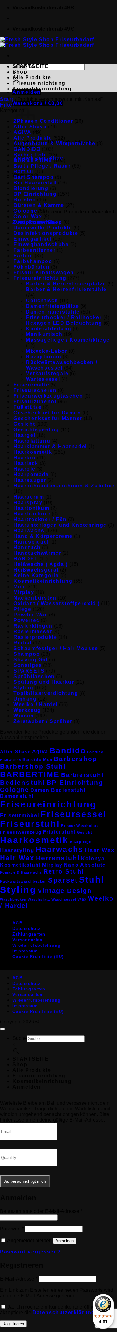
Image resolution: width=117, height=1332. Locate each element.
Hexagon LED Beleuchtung (64, 323)
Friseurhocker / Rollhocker (64, 317)
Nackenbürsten (34, 598)
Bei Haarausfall (35, 182)
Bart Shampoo (33, 177)
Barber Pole (30, 154)
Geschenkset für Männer (47, 418)
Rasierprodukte (35, 637)
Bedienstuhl (22, 782)
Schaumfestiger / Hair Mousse (55, 648)
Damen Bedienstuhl (57, 790)
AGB (17, 923)
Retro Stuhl (63, 871)
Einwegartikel (32, 239)
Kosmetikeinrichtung (41, 88)
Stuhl (92, 879)
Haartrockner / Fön (40, 519)
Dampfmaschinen (37, 222)
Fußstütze (27, 407)
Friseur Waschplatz (80, 825)
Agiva (40, 751)
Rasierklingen (33, 626)
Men (19, 586)
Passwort (12, 1228)
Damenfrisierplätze (52, 306)
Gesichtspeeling (36, 429)
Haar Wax (100, 850)
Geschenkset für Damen (47, 412)
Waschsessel (63, 899)
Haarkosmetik (32, 452)
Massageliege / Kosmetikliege (68, 340)
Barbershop (75, 758)
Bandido (68, 750)
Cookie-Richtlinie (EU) (38, 956)
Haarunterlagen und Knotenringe (60, 525)
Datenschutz (26, 928)
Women (23, 715)
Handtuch (27, 547)
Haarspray (27, 502)
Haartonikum (31, 508)
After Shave (15, 751)
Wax (82, 899)
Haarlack (25, 463)
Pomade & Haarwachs (21, 872)
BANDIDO (27, 149)
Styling (23, 687)
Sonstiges (27, 665)
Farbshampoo (32, 261)
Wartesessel (43, 379)
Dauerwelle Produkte (42, 227)
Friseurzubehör (35, 401)
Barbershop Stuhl (33, 766)
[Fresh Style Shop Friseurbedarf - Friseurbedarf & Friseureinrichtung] (47, 42)
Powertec (26, 620)
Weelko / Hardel (35, 704)
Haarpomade (31, 474)
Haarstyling (17, 850)
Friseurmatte (31, 384)
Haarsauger (29, 480)
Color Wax (27, 216)
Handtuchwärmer (37, 553)
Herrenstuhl (58, 857)
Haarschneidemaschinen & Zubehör (64, 485)
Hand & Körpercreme (43, 536)
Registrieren (13, 1323)
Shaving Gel (30, 659)
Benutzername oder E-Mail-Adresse (41, 1211)
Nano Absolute (85, 865)
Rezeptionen (43, 356)
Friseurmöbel (19, 815)
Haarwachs (28, 530)
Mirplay (23, 592)
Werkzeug (27, 710)
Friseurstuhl (30, 824)
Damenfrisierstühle (53, 311)
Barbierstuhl (82, 775)
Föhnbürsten (31, 267)
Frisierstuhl (59, 832)
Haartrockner (32, 513)
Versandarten (27, 939)
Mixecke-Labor (46, 351)
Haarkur (24, 457)
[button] (26, 92)
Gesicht (24, 424)
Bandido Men (37, 759)
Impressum (25, 951)
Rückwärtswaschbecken (23, 881)
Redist (22, 642)
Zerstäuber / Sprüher (42, 721)
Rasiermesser (32, 631)
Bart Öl (23, 171)
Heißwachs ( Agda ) (40, 564)
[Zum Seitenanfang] (2, 1029)
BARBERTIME (32, 160)
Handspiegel (31, 541)
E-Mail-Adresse (18, 1279)
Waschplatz (39, 899)
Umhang (25, 699)
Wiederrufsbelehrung (36, 945)
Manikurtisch (44, 334)
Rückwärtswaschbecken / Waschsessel (61, 365)
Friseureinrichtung (39, 83)
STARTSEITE (30, 66)
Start (7, 99)
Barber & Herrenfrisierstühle (66, 289)
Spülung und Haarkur (43, 682)
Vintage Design (65, 890)
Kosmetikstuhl (20, 865)
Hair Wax (17, 858)
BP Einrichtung (34, 194)
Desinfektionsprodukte (45, 233)
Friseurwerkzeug (20, 832)
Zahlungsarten (29, 934)
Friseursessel (74, 814)
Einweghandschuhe (41, 244)
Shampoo (26, 654)
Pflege (22, 609)
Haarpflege (80, 842)
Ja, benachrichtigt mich (25, 1181)
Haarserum (28, 497)
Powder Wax (30, 614)
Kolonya (93, 858)
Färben (23, 255)
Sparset (63, 880)
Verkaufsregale (47, 373)
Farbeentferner (34, 250)
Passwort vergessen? (30, 1251)
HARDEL (25, 558)
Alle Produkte (31, 77)
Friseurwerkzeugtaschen (48, 396)
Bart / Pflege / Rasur (42, 166)
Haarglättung (31, 440)
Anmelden (65, 1241)
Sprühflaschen (34, 676)
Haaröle (24, 469)
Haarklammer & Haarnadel (50, 446)
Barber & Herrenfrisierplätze (66, 283)
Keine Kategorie (36, 575)
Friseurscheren (34, 390)
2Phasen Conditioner (43, 121)
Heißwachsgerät (36, 570)
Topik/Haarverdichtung (45, 693)
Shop (19, 71)
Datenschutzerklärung (63, 1312)
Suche (19, 1038)
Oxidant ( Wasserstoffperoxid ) (56, 603)
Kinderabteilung (48, 328)
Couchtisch (42, 300)
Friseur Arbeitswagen (43, 272)
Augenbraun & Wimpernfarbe (54, 143)
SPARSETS (29, 670)
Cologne (25, 210)
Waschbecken (13, 899)
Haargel (24, 435)
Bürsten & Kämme (38, 205)
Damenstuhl (17, 796)
